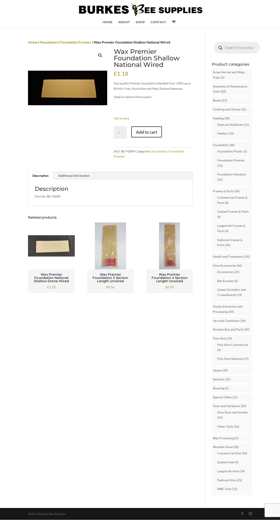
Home (32, 42)
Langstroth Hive (228, 471)
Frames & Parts (223, 191)
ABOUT (124, 22)
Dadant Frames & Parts (233, 211)
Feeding (218, 118)
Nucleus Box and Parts (228, 329)
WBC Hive (224, 489)
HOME (107, 22)
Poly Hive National (230, 359)
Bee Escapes (225, 281)
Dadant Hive (225, 462)
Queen (217, 370)
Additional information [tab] (74, 175)
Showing (218, 388)
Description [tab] (41, 175)
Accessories (225, 272)
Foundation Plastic (230, 151)
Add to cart (146, 132)
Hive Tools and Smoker (232, 412)
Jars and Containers (226, 320)
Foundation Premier (75, 42)
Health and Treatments (228, 256)
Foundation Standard (231, 174)
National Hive (226, 480)
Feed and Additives (230, 124)
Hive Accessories (224, 265)
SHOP (140, 22)
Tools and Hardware (226, 406)
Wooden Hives (223, 447)
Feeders (222, 133)
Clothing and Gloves (226, 109)
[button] (100, 55)
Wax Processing (223, 438)
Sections (218, 379)
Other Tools (225, 426)
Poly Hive (219, 338)
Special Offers (222, 397)
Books (217, 100)
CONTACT (158, 22)
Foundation (49, 42)
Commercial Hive (229, 453)
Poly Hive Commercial (232, 345)
